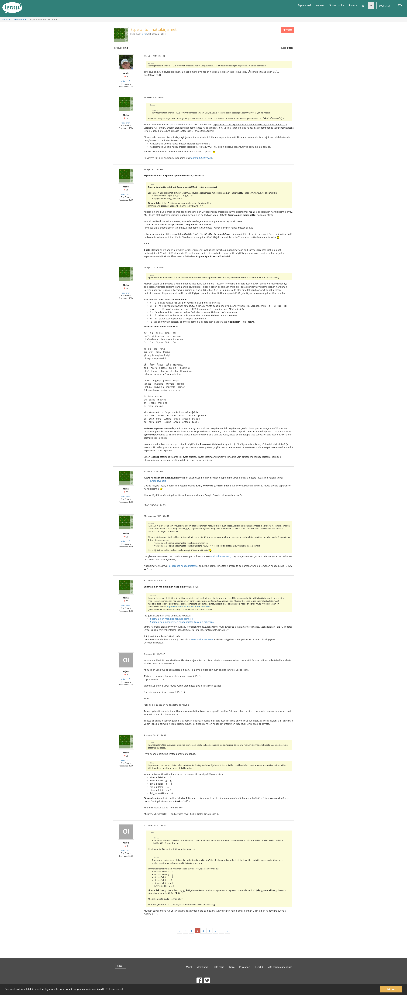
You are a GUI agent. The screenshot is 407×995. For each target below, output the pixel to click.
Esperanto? (304, 5)
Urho (144, 33)
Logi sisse (384, 5)
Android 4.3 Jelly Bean (201, 157)
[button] (371, 5)
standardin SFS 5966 (202, 639)
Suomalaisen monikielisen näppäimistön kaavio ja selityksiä (182, 621)
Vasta (289, 29)
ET (399, 5)
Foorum (6, 19)
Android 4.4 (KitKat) (220, 556)
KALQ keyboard (158, 480)
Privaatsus (244, 966)
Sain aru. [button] (391, 989)
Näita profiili (126, 81)
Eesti (120, 965)
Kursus (320, 5)
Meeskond (202, 966)
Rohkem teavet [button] (114, 989)
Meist (189, 966)
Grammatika (336, 5)
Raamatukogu (357, 5)
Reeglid (259, 966)
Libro (232, 966)
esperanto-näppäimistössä (183, 565)
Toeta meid (218, 966)
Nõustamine (20, 19)
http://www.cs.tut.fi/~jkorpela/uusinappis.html (188, 606)
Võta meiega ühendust (280, 966)
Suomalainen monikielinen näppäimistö (171, 618)
